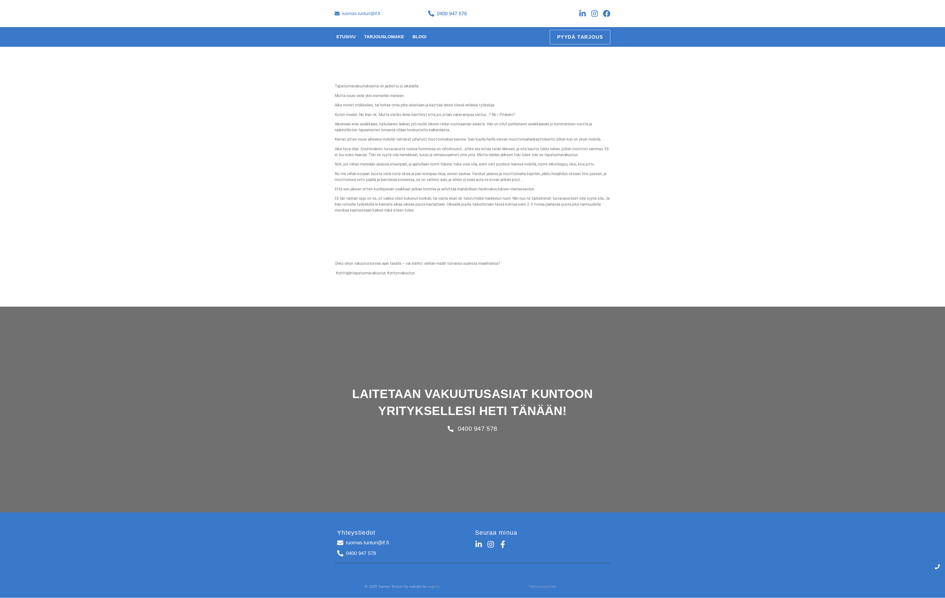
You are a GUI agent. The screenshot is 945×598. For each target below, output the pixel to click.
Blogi (419, 36)
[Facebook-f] (502, 544)
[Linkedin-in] (582, 13)
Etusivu (346, 36)
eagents (434, 586)
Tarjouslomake (384, 36)
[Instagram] (594, 13)
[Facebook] (606, 13)
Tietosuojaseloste (542, 586)
